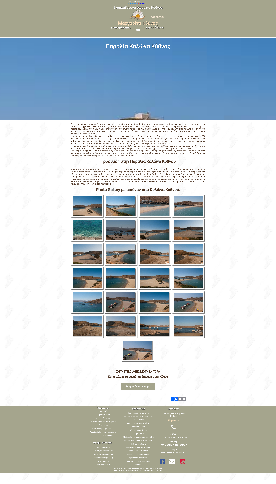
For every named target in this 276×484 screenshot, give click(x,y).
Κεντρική (103, 411)
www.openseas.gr (103, 465)
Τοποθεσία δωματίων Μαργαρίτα (103, 432)
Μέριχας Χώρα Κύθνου (138, 430)
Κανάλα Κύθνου (138, 420)
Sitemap (138, 465)
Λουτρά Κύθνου (138, 434)
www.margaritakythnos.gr (103, 454)
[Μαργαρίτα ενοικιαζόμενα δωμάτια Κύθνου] (138, 20)
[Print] (180, 399)
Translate (142, 3)
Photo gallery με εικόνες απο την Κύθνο (138, 437)
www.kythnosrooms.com (103, 451)
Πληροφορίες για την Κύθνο (138, 413)
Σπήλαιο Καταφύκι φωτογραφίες (138, 447)
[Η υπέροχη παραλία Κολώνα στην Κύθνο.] (121, 230)
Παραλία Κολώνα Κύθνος (138, 451)
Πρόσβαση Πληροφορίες (103, 436)
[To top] (272, 473)
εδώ (164, 181)
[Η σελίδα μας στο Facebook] (162, 461)
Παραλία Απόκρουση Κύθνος (138, 454)
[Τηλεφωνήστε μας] (173, 427)
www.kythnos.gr (103, 461)
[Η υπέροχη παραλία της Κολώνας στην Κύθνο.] (87, 206)
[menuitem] (139, 413)
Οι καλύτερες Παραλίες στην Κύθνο (138, 440)
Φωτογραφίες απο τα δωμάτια (103, 422)
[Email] (184, 399)
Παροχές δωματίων (103, 418)
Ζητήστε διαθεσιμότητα (138, 386)
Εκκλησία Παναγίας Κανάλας (138, 423)
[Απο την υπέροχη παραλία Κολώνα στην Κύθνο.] (154, 206)
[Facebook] (176, 399)
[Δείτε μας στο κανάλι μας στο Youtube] (183, 461)
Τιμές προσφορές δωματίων (103, 429)
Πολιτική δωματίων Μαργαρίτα (138, 461)
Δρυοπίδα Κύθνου (138, 427)
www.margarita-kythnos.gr (103, 458)
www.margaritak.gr (103, 447)
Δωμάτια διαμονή (103, 415)
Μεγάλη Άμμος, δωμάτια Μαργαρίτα (138, 416)
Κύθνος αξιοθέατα (138, 444)
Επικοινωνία (103, 425)
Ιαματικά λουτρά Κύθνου (138, 458)
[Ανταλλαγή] (172, 399)
